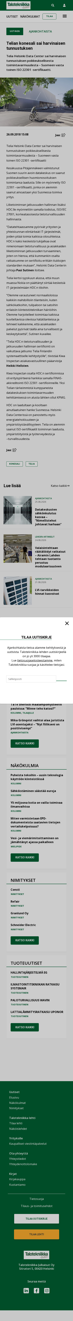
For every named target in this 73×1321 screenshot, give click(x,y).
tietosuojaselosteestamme (34, 660)
